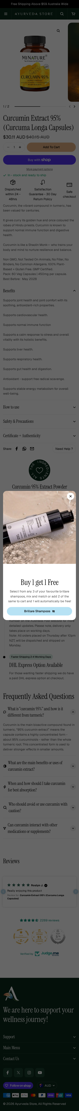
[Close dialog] (70, 496)
